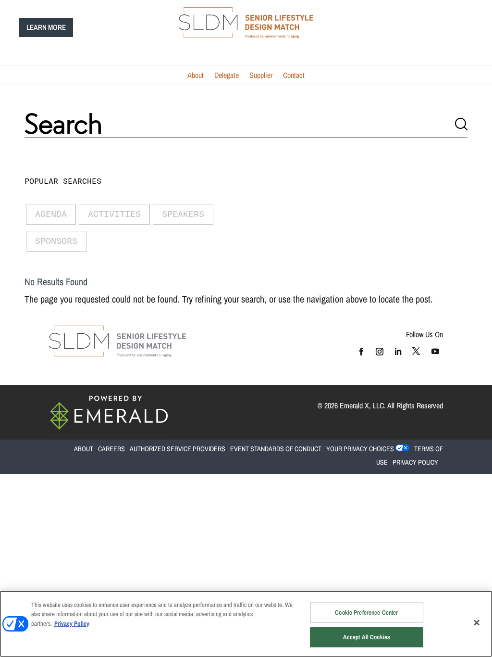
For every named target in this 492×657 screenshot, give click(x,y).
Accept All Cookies (366, 637)
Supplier (260, 76)
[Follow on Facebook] (361, 351)
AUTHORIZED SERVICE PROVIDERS (177, 448)
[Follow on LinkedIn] (397, 351)
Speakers (183, 213)
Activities (114, 213)
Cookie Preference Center (366, 612)
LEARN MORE (46, 27)
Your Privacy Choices (360, 448)
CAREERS (111, 448)
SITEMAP (161, 368)
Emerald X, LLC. (363, 405)
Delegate (226, 76)
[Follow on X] (416, 351)
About (195, 76)
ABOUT (60, 368)
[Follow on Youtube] (435, 351)
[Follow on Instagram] (379, 351)
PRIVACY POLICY (415, 462)
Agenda (51, 213)
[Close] (476, 622)
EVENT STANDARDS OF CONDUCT (275, 448)
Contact (294, 76)
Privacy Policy (71, 623)
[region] (246, 624)
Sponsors (56, 240)
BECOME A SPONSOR (109, 368)
